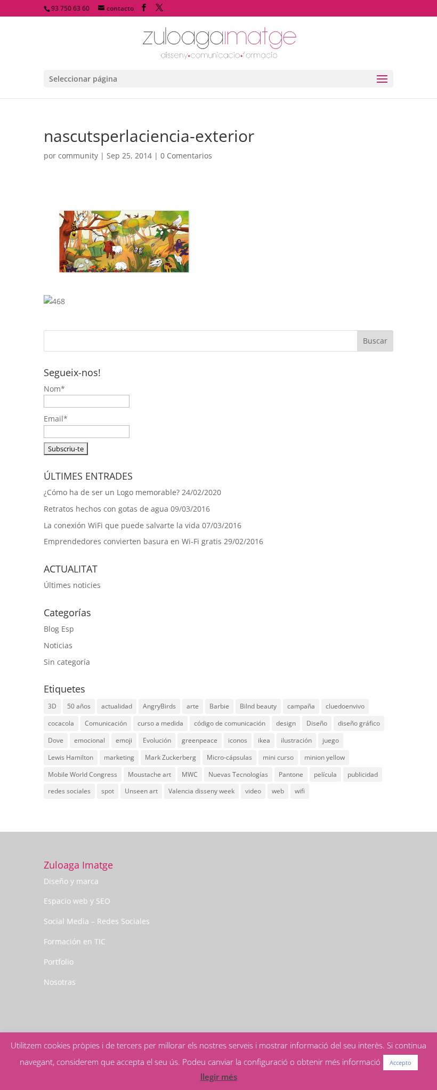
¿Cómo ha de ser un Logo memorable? (112, 492)
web (278, 790)
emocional (89, 740)
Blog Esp (59, 629)
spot (107, 790)
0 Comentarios (186, 155)
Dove (55, 740)
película (325, 774)
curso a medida (160, 723)
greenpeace (199, 740)
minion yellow (324, 757)
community (78, 155)
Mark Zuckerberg (170, 757)
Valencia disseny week (201, 790)
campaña (301, 706)
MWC (190, 774)
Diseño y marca (71, 881)
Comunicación (106, 723)
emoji (124, 740)
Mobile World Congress (82, 774)
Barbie (219, 706)
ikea (264, 740)
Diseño (316, 723)
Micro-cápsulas (229, 757)
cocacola (61, 723)
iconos (237, 740)
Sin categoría (67, 662)
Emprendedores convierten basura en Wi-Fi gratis (133, 541)
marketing (119, 757)
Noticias (58, 645)
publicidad (362, 774)
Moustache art (149, 774)
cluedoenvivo (345, 706)
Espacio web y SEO (77, 901)
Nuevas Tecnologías (238, 774)
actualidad (116, 706)
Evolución (157, 740)
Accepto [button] (400, 1063)
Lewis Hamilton (70, 757)
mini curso (278, 757)
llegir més (218, 1076)
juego (330, 740)
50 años (79, 706)
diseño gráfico (359, 723)
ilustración (296, 740)
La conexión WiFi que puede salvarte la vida (122, 525)
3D (52, 706)
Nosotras (60, 982)
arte (193, 706)
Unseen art (141, 790)
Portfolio (59, 962)
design (286, 723)
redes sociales (69, 790)
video (253, 790)
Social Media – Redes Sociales (97, 921)
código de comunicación (229, 723)
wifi (300, 790)
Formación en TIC (75, 941)
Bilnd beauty (258, 706)
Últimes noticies (72, 585)
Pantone (291, 774)
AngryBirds (159, 706)
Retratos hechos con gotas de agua (106, 509)
